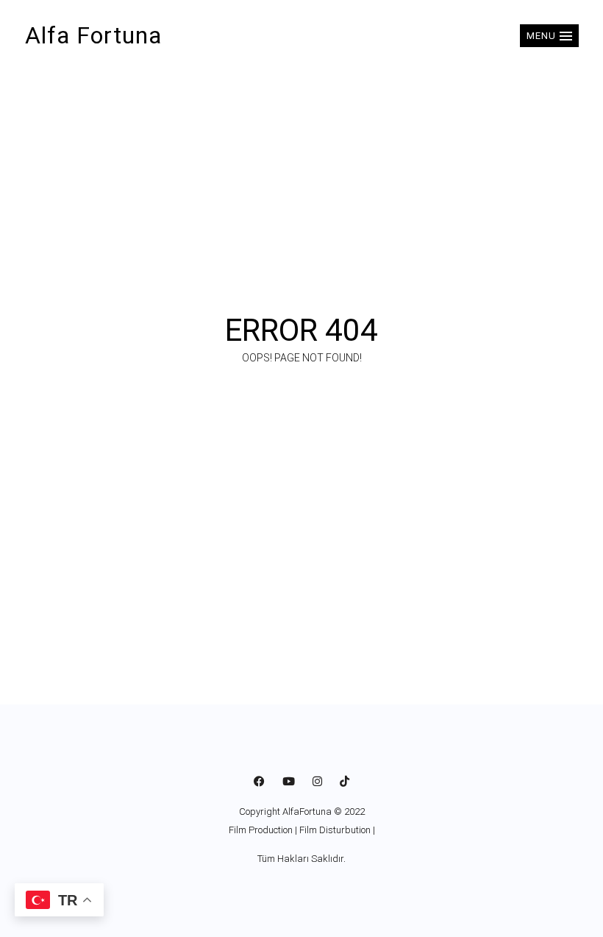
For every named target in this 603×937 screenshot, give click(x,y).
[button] (549, 35)
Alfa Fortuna (93, 35)
